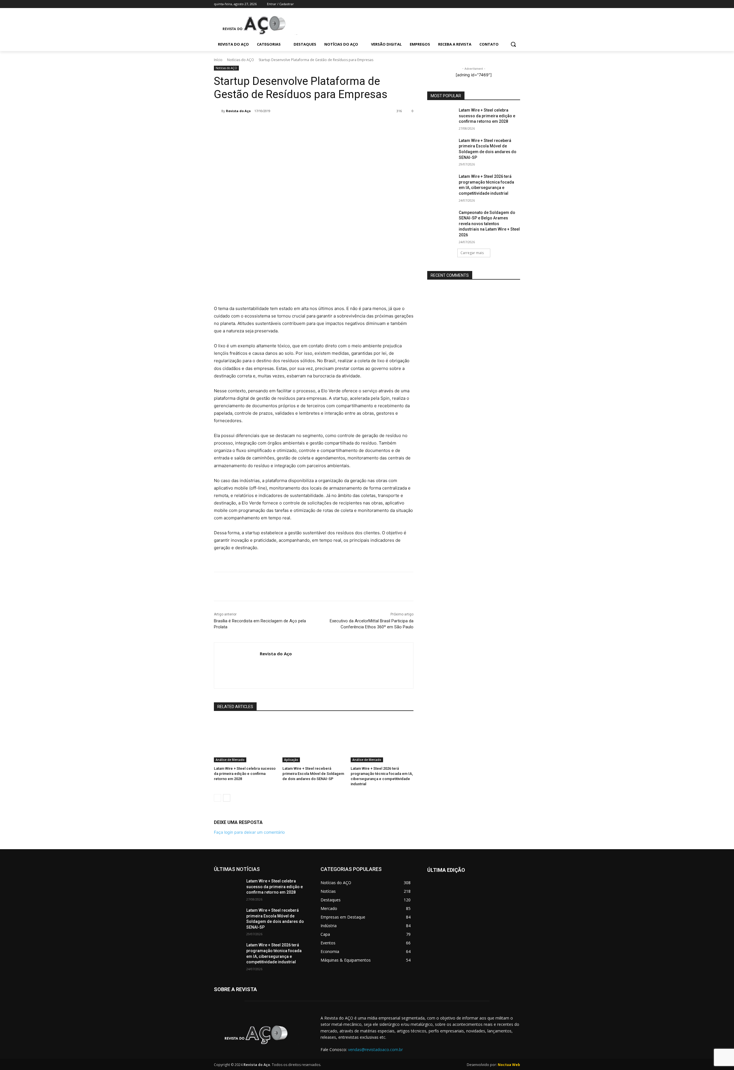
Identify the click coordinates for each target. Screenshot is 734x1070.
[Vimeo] (508, 4)
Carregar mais (472, 252)
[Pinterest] (297, 125)
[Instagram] (493, 4)
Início (218, 59)
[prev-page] (217, 798)
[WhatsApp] (310, 125)
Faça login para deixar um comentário (249, 832)
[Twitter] (501, 4)
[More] (324, 125)
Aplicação (291, 760)
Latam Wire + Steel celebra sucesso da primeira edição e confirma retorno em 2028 (245, 773)
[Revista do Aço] (217, 111)
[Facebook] (485, 4)
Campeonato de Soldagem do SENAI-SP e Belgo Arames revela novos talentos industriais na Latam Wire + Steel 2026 (489, 223)
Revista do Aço (238, 111)
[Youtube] (517, 4)
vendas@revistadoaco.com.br (375, 1049)
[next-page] (226, 798)
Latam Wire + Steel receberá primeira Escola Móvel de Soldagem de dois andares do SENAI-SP (313, 773)
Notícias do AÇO (240, 59)
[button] (513, 44)
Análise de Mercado (230, 760)
